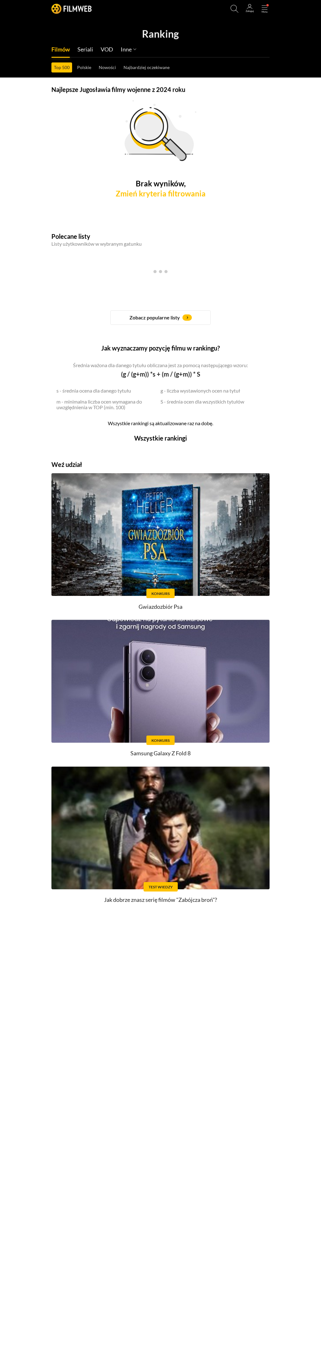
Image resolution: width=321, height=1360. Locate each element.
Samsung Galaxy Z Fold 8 (160, 753)
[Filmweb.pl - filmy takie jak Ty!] (71, 8)
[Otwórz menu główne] (265, 9)
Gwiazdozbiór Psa (160, 606)
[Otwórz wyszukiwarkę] (234, 9)
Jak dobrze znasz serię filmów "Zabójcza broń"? (160, 899)
